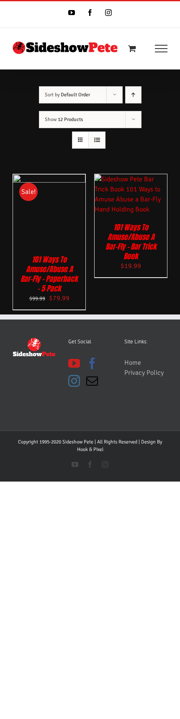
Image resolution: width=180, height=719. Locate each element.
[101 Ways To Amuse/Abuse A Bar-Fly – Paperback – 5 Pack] (49, 179)
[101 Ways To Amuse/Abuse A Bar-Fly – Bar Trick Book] (131, 179)
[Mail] (92, 381)
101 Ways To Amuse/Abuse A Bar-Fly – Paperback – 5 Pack (49, 274)
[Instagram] (74, 381)
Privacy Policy (144, 373)
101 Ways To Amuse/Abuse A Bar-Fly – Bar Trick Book (131, 242)
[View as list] (97, 140)
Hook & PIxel (90, 449)
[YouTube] (74, 363)
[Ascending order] (133, 94)
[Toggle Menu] (161, 48)
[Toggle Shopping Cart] (132, 48)
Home (132, 362)
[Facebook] (92, 363)
